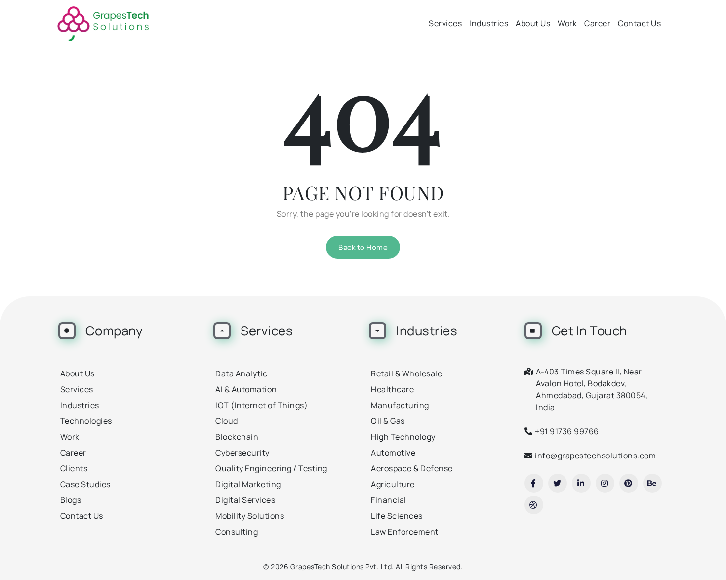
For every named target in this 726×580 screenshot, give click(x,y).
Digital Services (245, 500)
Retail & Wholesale (406, 373)
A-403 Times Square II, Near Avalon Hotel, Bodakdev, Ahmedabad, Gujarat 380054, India (591, 389)
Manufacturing (400, 405)
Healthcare (392, 389)
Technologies (86, 420)
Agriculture (393, 484)
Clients (74, 468)
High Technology (403, 436)
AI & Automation (246, 389)
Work (567, 23)
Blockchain (236, 436)
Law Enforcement (405, 531)
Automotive (393, 452)
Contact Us (639, 23)
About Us (533, 23)
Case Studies (85, 484)
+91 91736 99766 (567, 431)
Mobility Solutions (249, 515)
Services (445, 23)
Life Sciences (397, 515)
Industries (488, 23)
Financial (388, 500)
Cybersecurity (242, 452)
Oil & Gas (388, 420)
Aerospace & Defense (412, 468)
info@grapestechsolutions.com (595, 455)
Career (597, 23)
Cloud (226, 420)
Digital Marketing (248, 484)
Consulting (236, 531)
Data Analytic (241, 373)
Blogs (70, 500)
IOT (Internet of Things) (261, 405)
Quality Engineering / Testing (271, 468)
